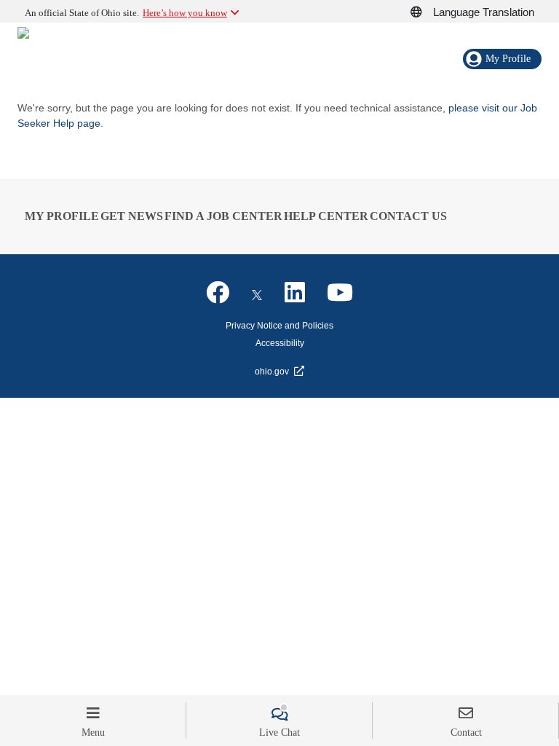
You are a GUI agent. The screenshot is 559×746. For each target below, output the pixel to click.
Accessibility (279, 343)
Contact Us (408, 216)
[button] (424, 12)
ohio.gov (272, 371)
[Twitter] (257, 293)
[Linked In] (295, 293)
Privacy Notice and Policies (279, 326)
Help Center (326, 216)
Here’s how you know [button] (185, 12)
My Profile (62, 216)
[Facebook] (217, 293)
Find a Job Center (223, 216)
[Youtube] (340, 293)
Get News (131, 216)
